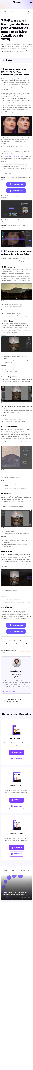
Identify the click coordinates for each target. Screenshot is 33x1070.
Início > (3, 11)
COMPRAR (18, 752)
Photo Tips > (8, 11)
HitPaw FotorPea (25, 613)
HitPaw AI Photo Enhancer (11, 156)
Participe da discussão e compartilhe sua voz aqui (14, 700)
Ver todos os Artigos (9, 691)
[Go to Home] (16, 2)
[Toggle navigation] (31, 2)
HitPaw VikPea (16, 786)
